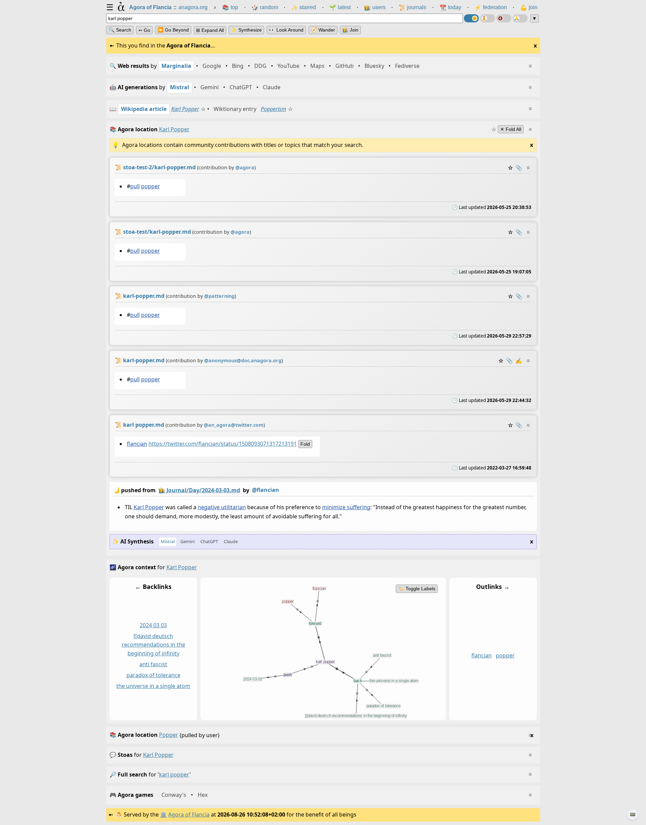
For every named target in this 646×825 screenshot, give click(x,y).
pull (134, 186)
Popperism (273, 109)
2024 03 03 (153, 625)
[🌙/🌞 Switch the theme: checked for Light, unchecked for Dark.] (471, 18)
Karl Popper (185, 109)
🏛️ (163, 814)
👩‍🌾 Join (350, 30)
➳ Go (144, 30)
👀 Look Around (286, 30)
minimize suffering (346, 507)
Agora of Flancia (189, 814)
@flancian (265, 490)
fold (305, 444)
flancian (136, 443)
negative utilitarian (221, 507)
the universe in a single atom (153, 686)
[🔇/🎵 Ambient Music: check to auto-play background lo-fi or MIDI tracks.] (503, 18)
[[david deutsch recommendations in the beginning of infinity (153, 644)
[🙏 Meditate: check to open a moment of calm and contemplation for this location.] (520, 18)
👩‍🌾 (161, 490)
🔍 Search (120, 30)
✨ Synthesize (246, 30)
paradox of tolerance (153, 675)
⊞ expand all (210, 30)
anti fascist (153, 664)
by (196, 490)
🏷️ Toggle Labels (416, 588)
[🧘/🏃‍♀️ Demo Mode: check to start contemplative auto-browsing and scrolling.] (487, 18)
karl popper (158, 755)
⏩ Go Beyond (173, 30)
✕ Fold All (510, 129)
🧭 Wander (323, 30)
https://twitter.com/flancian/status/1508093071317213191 (222, 443)
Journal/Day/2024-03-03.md (203, 490)
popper (150, 186)
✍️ (518, 360)
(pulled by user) (321, 735)
